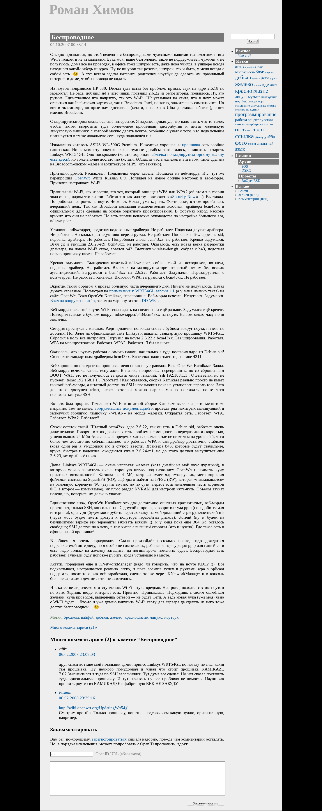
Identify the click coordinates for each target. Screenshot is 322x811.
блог (260, 72)
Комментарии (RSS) (253, 199)
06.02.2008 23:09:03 (77, 654)
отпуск (255, 105)
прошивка (191, 144)
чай (270, 143)
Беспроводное (72, 37)
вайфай (87, 617)
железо (116, 617)
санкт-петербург (247, 124)
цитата (262, 143)
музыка (254, 97)
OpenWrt (82, 178)
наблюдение (269, 97)
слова (268, 124)
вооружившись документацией (122, 408)
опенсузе (252, 101)
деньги (256, 78)
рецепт (253, 120)
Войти (243, 191)
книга (273, 85)
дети (265, 78)
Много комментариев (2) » (73, 627)
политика (240, 109)
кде (265, 84)
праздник (252, 109)
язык (240, 149)
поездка (271, 105)
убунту (259, 137)
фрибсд (252, 143)
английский (251, 67)
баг (260, 67)
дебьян (102, 617)
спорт (257, 129)
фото (241, 143)
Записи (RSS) (248, 195)
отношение (242, 105)
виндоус (269, 72)
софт (239, 129)
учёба (269, 136)
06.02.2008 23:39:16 (77, 698)
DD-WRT (150, 300)
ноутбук (171, 617)
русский (266, 120)
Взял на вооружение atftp (72, 300)
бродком (71, 617)
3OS (245, 166)
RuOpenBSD (251, 181)
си (261, 124)
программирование (255, 114)
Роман (64, 692)
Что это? (244, 55)
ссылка (244, 135)
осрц (261, 101)
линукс (156, 617)
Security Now (184, 196)
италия (257, 85)
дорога (273, 78)
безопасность (245, 72)
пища (263, 105)
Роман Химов (91, 9)
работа (241, 119)
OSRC (246, 170)
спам (248, 130)
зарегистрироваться (109, 739)
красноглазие (136, 617)
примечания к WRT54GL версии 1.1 (142, 291)
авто (239, 66)
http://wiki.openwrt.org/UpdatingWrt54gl (94, 708)
